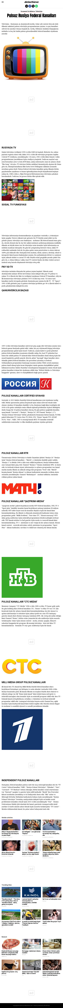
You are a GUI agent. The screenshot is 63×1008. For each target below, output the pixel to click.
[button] (3, 2)
